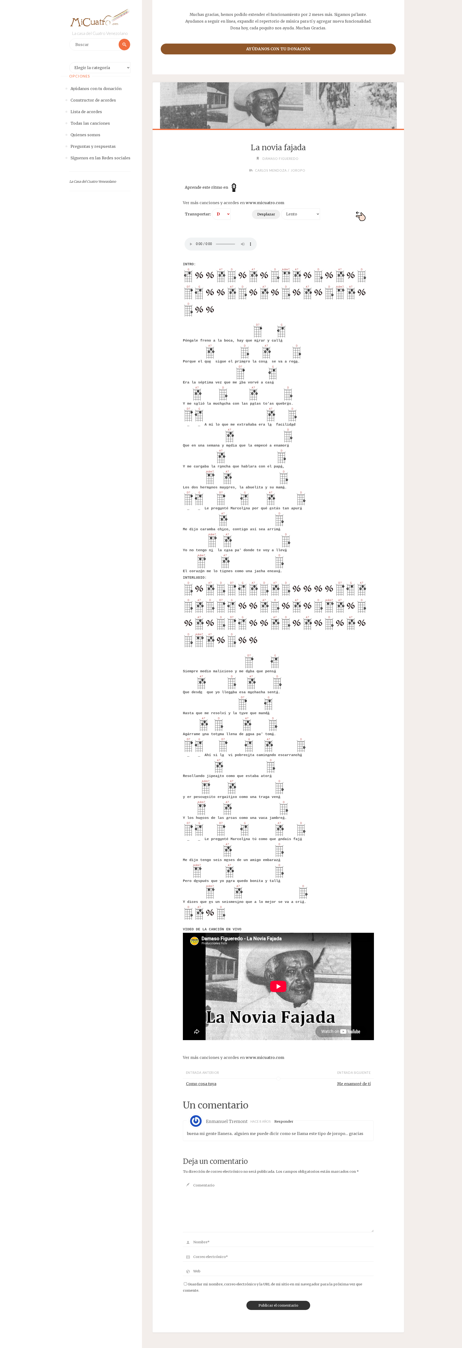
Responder (283, 1121)
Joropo (298, 170)
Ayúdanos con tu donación (278, 48)
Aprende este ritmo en (207, 187)
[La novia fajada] (278, 105)
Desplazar (266, 214)
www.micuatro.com (265, 202)
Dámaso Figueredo (281, 159)
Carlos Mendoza (271, 170)
